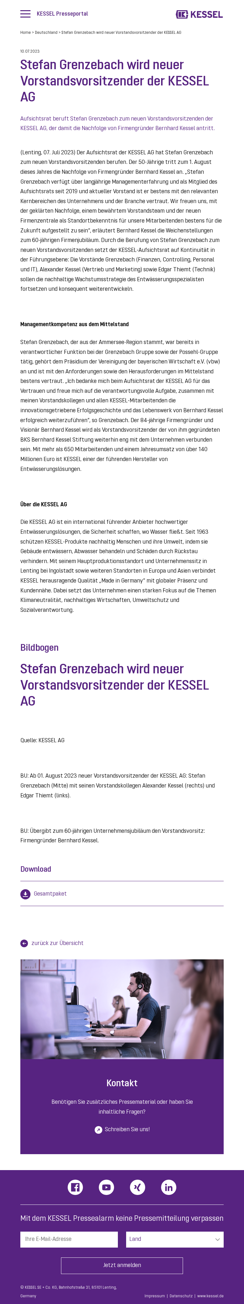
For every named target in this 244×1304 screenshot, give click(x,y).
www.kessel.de (210, 1296)
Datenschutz (181, 1296)
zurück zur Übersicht (57, 944)
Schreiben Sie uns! (127, 1130)
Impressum (155, 1296)
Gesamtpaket (50, 894)
